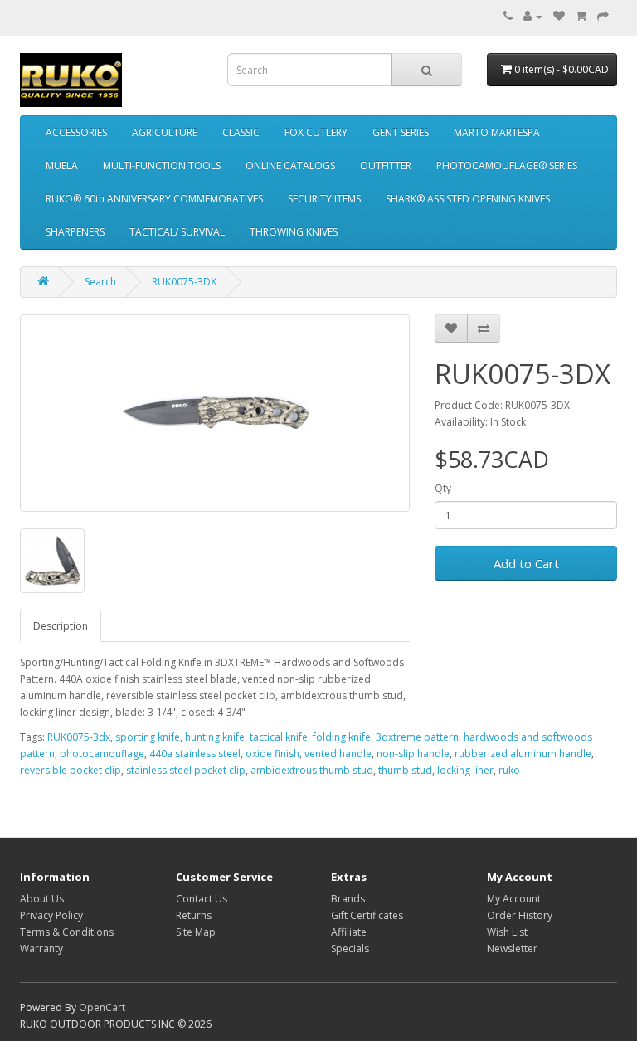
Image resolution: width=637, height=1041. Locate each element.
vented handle (338, 754)
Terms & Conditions (67, 932)
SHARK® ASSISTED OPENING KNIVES (468, 199)
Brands (348, 899)
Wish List (507, 932)
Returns (194, 915)
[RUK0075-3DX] (215, 413)
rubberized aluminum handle (523, 754)
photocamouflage (102, 754)
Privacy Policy (51, 915)
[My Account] (532, 16)
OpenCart (102, 1007)
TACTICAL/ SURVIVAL (177, 232)
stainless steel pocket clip (186, 770)
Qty (443, 488)
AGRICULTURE (164, 132)
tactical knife (279, 737)
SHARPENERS (75, 232)
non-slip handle (413, 754)
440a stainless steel (195, 754)
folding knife (342, 737)
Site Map (196, 932)
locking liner (465, 770)
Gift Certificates (367, 915)
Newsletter (512, 948)
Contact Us (201, 899)
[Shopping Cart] (581, 16)
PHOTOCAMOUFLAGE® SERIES (506, 165)
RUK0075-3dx (78, 737)
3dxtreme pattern (417, 737)
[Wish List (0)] (559, 16)
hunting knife (215, 737)
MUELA (62, 165)
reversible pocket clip (70, 770)
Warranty (41, 948)
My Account (514, 899)
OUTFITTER (385, 165)
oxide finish (272, 754)
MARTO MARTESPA (497, 132)
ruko (509, 770)
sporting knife (147, 737)
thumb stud (405, 770)
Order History (519, 915)
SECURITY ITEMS (324, 199)
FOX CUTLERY (316, 132)
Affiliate (349, 932)
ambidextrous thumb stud (311, 770)
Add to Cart (526, 563)
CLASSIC (241, 132)
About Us (42, 899)
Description (60, 626)
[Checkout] (603, 16)
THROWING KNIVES (294, 232)
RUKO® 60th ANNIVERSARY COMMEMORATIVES (154, 199)
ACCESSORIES (76, 132)
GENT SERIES (400, 132)
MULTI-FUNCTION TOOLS (162, 165)
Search (100, 282)
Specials (350, 948)
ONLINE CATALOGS (290, 165)
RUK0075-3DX (184, 282)
